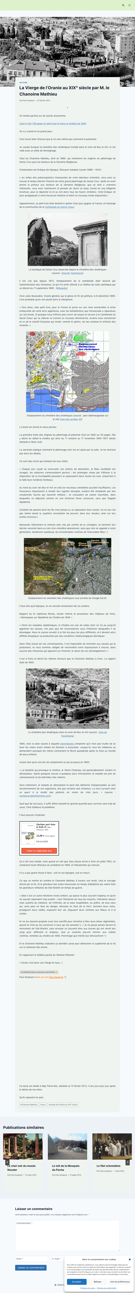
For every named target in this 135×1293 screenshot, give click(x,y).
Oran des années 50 (70, 419)
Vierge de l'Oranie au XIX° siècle (63, 1105)
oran (42, 1105)
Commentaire (24, 1223)
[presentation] (23, 1146)
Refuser (97, 1281)
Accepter (76, 1281)
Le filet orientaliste (108, 1165)
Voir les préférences (120, 1281)
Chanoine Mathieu (29, 1105)
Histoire (23, 83)
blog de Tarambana (72, 273)
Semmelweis (67, 743)
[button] (129, 1259)
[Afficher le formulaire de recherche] (123, 5)
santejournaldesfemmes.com (34, 796)
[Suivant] (128, 1162)
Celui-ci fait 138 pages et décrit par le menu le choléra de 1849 (52, 123)
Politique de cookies (87, 1288)
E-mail (56, 1258)
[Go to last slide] (7, 1162)
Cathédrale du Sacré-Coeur (59, 207)
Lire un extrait (42, 841)
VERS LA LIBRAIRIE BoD (39, 850)
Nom (19, 1258)
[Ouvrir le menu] (129, 5)
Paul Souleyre (28, 100)
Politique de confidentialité (106, 1288)
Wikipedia (62, 288)
